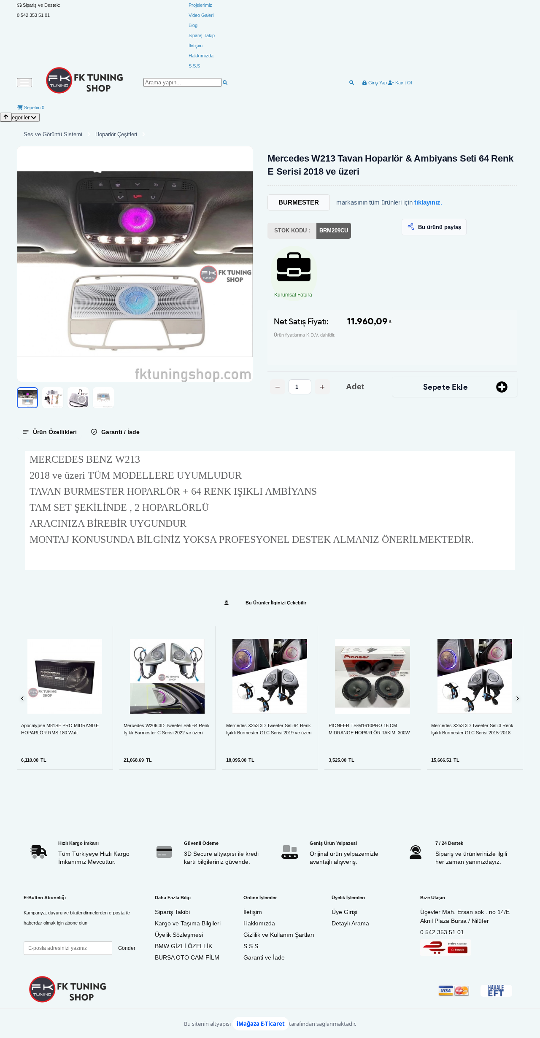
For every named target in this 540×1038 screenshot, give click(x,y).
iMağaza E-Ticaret (261, 1023)
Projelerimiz (200, 5)
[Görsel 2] (52, 397)
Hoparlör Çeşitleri (116, 134)
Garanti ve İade (264, 957)
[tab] (49, 432)
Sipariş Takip (202, 35)
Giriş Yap (377, 82)
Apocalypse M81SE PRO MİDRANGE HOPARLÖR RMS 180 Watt (60, 729)
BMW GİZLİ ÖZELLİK (183, 946)
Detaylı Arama (350, 923)
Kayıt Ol (403, 82)
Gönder (126, 948)
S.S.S (194, 65)
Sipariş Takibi (172, 912)
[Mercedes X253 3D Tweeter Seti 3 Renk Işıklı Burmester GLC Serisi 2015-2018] (474, 676)
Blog (193, 25)
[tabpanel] (270, 510)
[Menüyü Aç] (24, 82)
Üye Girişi (344, 912)
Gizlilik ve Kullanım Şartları (278, 934)
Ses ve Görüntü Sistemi (53, 134)
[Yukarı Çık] (6, 117)
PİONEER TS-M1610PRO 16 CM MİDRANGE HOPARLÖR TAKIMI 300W (369, 729)
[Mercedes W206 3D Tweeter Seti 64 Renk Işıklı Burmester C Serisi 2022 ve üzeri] (167, 676)
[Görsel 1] (27, 397)
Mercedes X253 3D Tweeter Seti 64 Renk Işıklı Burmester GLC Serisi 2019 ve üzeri (268, 729)
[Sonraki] (517, 698)
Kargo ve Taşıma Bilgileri (188, 923)
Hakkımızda (201, 55)
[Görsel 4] (103, 397)
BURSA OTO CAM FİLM (187, 957)
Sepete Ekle (445, 387)
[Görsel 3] (78, 397)
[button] (135, 264)
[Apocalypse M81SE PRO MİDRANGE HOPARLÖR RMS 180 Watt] (64, 676)
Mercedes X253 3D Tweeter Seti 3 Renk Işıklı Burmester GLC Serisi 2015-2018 (472, 729)
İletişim (195, 45)
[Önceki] (22, 698)
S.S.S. (251, 946)
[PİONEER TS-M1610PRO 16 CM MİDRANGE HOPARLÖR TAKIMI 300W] (372, 676)
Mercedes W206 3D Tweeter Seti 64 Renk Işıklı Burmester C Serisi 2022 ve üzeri (167, 729)
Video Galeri (201, 15)
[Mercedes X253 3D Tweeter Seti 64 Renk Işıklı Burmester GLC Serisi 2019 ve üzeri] (269, 676)
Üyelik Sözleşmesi (179, 934)
